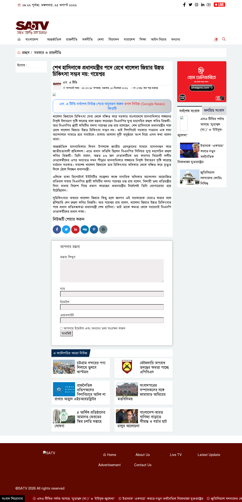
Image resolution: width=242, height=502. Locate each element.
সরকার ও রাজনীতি (47, 52)
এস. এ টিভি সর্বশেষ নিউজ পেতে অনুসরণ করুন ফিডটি (112, 106)
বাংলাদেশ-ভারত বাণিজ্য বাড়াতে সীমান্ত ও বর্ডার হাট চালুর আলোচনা (142, 419)
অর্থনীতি (87, 39)
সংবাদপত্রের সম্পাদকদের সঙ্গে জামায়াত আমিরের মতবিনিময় (142, 392)
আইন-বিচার (158, 39)
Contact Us (142, 465)
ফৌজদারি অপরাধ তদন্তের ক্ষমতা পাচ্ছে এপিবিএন (154, 367)
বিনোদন (114, 39)
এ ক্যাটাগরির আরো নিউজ (70, 353)
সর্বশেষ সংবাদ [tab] (189, 111)
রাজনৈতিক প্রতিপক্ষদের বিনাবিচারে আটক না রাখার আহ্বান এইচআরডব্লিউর (80, 392)
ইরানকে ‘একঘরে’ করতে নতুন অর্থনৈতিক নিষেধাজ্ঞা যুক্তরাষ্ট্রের (156, 499)
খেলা (100, 39)
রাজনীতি (71, 39)
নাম (62, 289)
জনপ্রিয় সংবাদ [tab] (214, 110)
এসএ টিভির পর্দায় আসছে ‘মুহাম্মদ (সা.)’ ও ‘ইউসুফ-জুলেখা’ (69, 499)
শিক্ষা (143, 39)
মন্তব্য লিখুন (67, 257)
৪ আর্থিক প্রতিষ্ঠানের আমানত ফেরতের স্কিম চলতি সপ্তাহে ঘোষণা (80, 419)
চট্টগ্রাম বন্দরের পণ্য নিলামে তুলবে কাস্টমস (91, 367)
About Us (143, 455)
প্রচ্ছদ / (26, 52)
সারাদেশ (129, 39)
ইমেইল (64, 302)
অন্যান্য (175, 39)
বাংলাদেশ (32, 39)
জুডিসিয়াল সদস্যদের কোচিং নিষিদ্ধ (211, 178)
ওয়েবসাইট (67, 315)
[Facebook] (57, 229)
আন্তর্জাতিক (54, 39)
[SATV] (32, 26)
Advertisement (109, 465)
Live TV (176, 455)
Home (111, 455)
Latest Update (209, 455)
